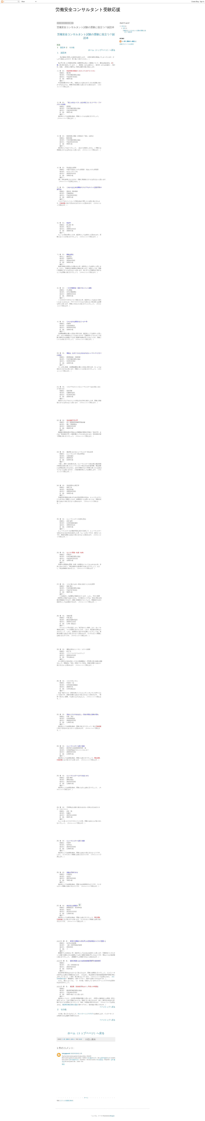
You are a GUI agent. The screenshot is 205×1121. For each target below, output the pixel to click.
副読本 (62, 47)
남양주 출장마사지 (105, 1058)
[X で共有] (90, 1039)
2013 (123, 26)
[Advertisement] (96, 1026)
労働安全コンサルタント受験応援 (88, 9)
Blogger (112, 1116)
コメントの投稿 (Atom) (66, 1100)
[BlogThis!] (88, 1039)
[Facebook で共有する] (93, 1039)
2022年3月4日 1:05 (76, 1053)
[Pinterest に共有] (95, 1039)
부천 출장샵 (99, 1059)
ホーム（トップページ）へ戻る (101, 50)
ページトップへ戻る (107, 1007)
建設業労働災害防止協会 (70, 1004)
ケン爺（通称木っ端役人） (129, 41)
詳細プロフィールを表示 (127, 44)
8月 (124, 28)
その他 (71, 47)
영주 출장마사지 (74, 1059)
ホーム (86, 1097)
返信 (63, 1064)
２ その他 (61, 1009)
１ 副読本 (61, 53)
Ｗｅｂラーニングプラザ (85, 1014)
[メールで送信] (86, 1039)
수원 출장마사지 (91, 1058)
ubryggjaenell (66, 1053)
